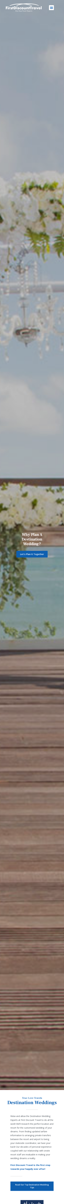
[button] (51, 7)
